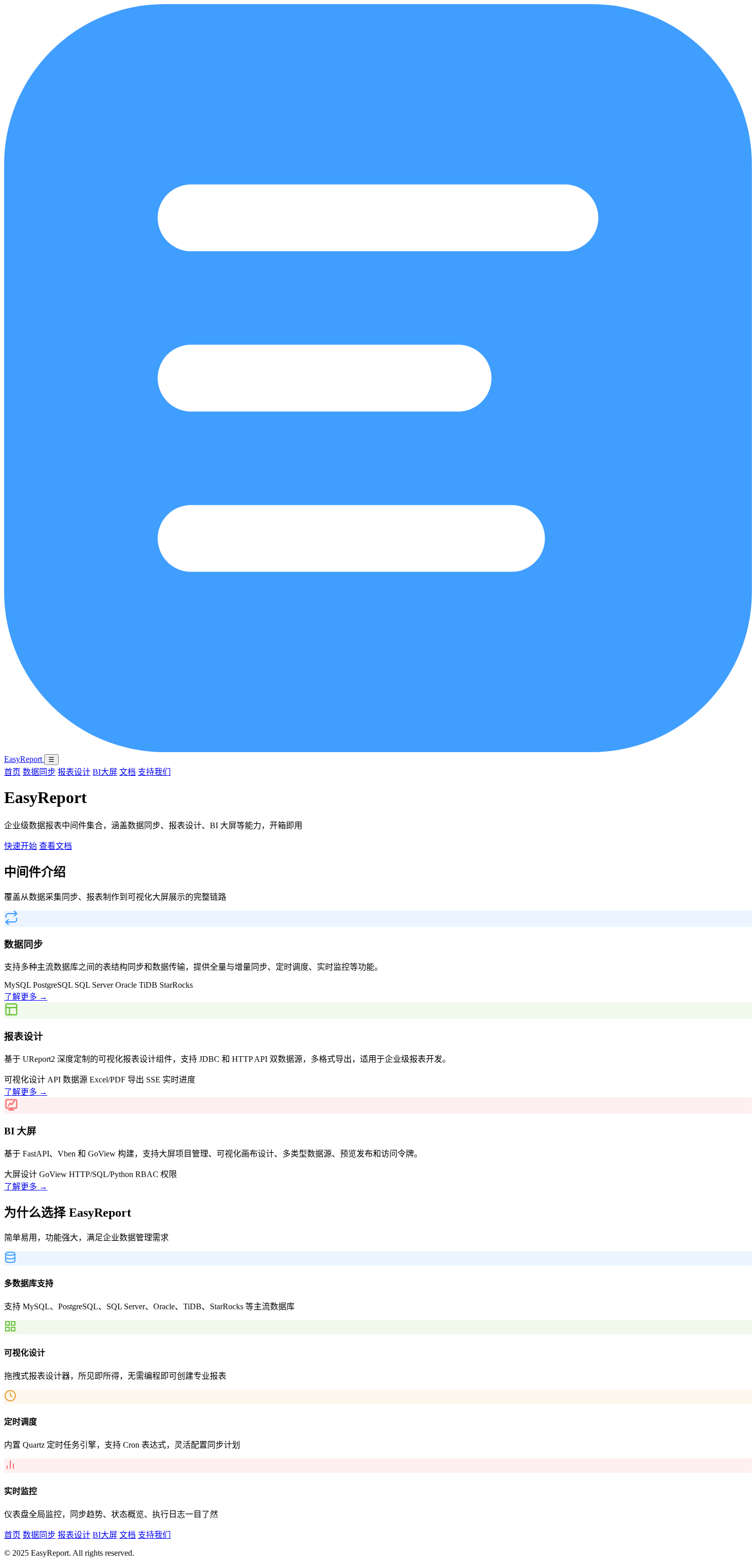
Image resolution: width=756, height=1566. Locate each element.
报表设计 (74, 772)
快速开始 (20, 846)
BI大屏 (105, 772)
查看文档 (55, 846)
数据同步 (39, 772)
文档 (127, 772)
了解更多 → (25, 996)
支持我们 (154, 772)
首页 (12, 772)
